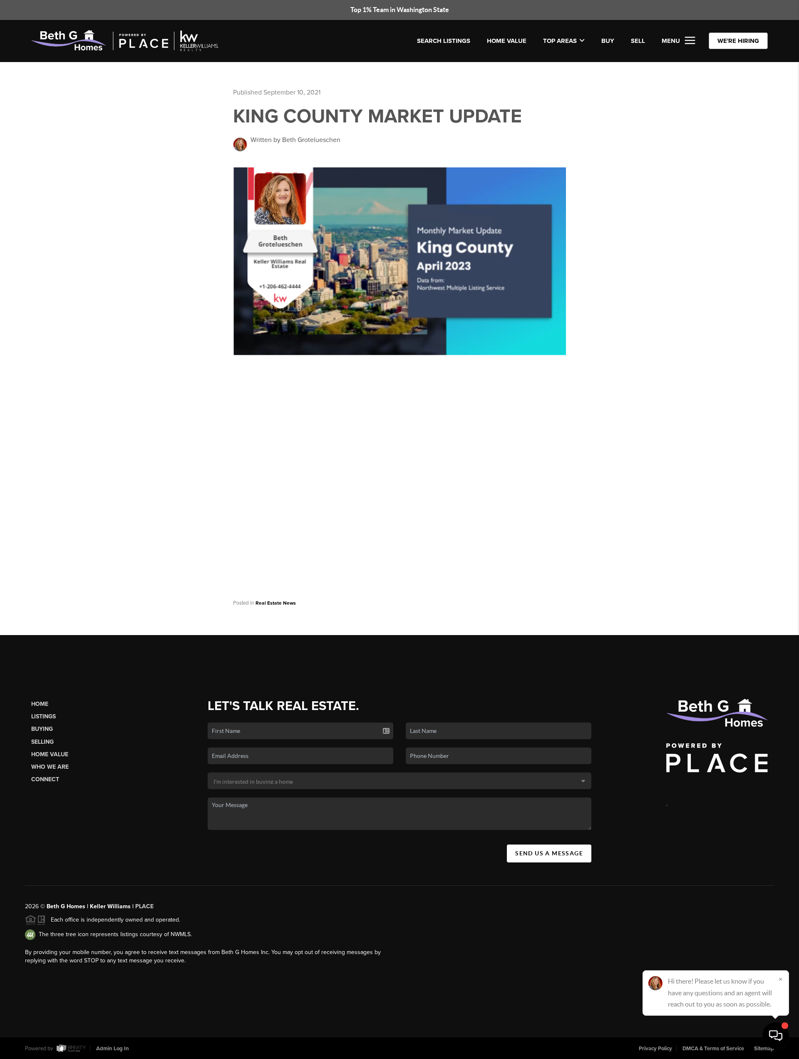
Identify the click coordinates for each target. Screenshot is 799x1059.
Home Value (506, 41)
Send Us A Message (549, 853)
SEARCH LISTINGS (443, 41)
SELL (638, 41)
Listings (43, 716)
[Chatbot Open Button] (775, 1035)
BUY (607, 41)
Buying (42, 729)
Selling (42, 741)
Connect (45, 779)
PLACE (144, 906)
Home (39, 704)
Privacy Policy (655, 1048)
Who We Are (50, 766)
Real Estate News (276, 603)
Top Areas (560, 41)
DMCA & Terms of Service (713, 1048)
